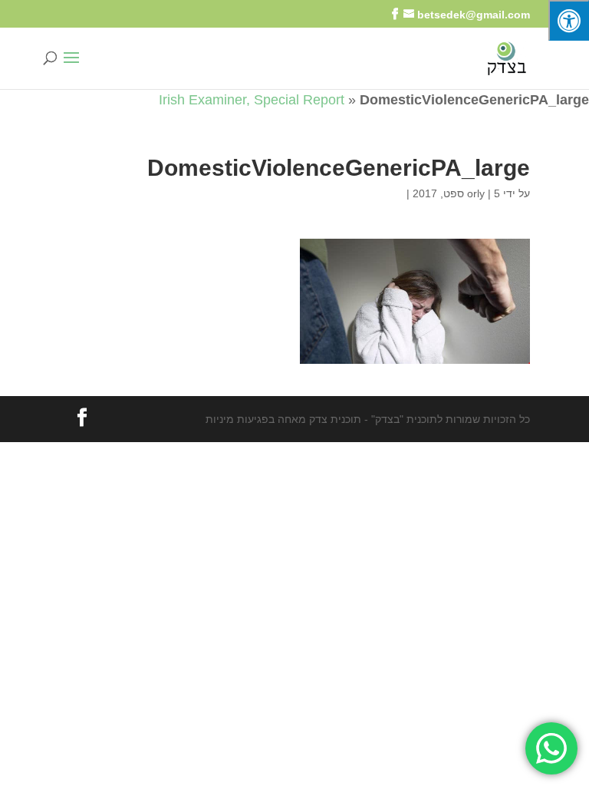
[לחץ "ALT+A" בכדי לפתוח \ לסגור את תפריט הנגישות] (568, 20)
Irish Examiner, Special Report (251, 99)
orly (476, 193)
